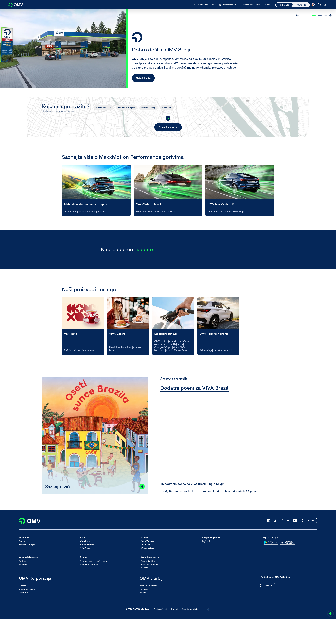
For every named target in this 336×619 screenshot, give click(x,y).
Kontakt (310, 520)
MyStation (207, 541)
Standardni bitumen (89, 564)
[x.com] (275, 520)
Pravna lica (301, 4)
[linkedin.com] (269, 520)
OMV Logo (14, 4)
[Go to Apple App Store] (287, 542)
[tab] (194, 388)
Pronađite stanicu (168, 127)
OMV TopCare (148, 544)
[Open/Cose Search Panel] (325, 4)
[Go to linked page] (142, 486)
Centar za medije (27, 589)
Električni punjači (126, 107)
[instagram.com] (281, 520)
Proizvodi (23, 561)
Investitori (23, 592)
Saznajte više (143, 78)
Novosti (143, 592)
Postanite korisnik (149, 564)
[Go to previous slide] (297, 15)
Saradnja (23, 564)
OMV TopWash (148, 541)
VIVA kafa (85, 541)
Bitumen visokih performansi (93, 561)
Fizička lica (284, 4)
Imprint (174, 609)
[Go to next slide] (330, 15)
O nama (22, 585)
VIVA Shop (85, 548)
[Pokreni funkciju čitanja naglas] (319, 4)
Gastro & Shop (148, 107)
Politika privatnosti (149, 585)
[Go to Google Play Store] (270, 542)
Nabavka (144, 589)
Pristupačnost (160, 609)
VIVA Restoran (87, 544)
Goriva (22, 541)
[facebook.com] (288, 520)
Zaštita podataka (190, 609)
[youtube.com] (295, 520)
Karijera (268, 585)
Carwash (166, 107)
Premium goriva (103, 107)
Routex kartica (148, 561)
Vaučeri (144, 568)
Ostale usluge (147, 548)
